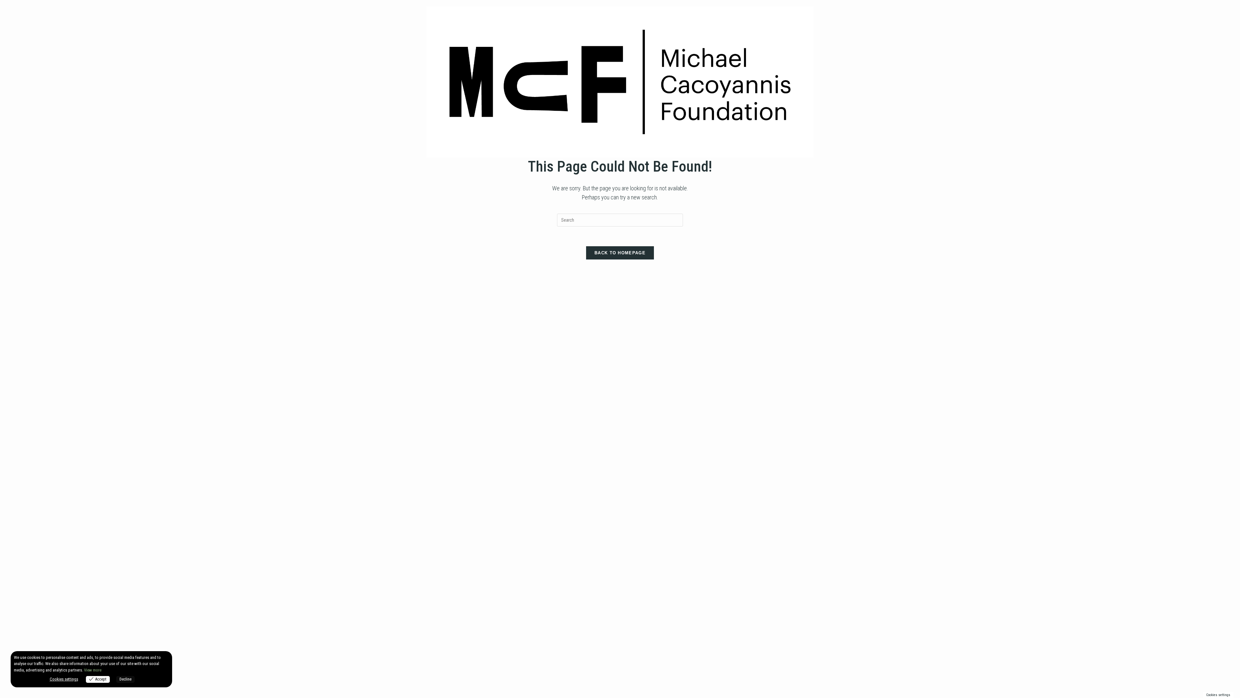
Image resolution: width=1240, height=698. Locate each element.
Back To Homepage (620, 252)
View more (92, 670)
